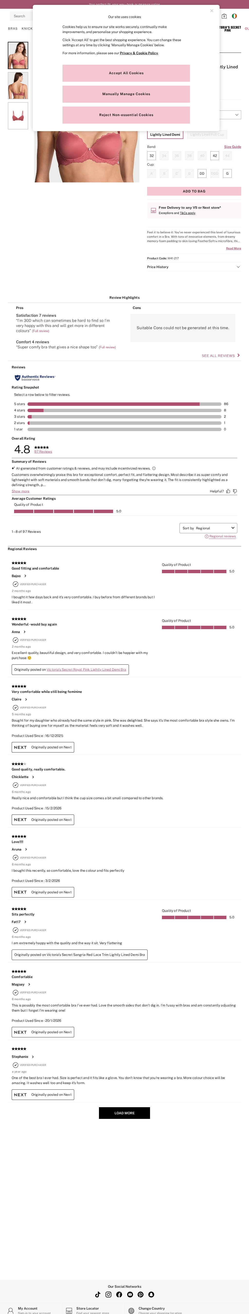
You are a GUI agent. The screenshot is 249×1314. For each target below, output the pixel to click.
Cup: (150, 164)
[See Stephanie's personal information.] (33, 1057)
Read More (233, 248)
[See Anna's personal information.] (24, 632)
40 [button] (202, 156)
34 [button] (164, 156)
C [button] (177, 173)
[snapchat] (151, 1294)
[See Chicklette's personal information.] (33, 777)
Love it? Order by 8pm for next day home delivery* (124, 4)
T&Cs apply (187, 213)
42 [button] (215, 156)
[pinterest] (140, 1294)
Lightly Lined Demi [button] (165, 134)
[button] (194, 267)
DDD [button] (214, 173)
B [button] (164, 173)
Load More (125, 1113)
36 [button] (177, 156)
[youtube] (129, 1294)
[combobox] (213, 528)
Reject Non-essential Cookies (126, 115)
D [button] (189, 173)
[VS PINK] (227, 28)
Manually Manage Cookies (126, 94)
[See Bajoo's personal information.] (25, 576)
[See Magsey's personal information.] (29, 984)
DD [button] (202, 173)
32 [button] (152, 156)
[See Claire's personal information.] (26, 699)
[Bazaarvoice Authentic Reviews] (35, 377)
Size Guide (232, 147)
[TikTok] (97, 1294)
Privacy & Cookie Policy (139, 53)
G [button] (227, 173)
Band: (151, 147)
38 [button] (189, 156)
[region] (126, 68)
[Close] (211, 10)
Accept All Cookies (126, 73)
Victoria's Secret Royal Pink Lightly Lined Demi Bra (86, 669)
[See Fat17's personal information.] (25, 922)
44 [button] (227, 156)
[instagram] (108, 1294)
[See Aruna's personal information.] (26, 849)
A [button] (151, 173)
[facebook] (119, 1294)
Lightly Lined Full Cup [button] (207, 134)
